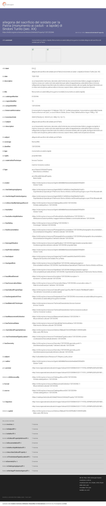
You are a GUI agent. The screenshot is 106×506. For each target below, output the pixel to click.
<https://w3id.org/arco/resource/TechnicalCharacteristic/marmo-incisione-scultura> (60, 311)
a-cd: (11, 110)
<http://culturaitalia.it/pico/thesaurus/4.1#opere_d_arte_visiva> (52, 356)
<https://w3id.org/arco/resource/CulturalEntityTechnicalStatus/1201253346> (57, 324)
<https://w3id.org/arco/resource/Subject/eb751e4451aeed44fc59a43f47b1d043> (59, 257)
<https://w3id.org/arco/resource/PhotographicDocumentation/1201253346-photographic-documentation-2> (68, 237)
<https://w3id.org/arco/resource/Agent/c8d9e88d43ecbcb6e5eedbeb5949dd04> (58, 184)
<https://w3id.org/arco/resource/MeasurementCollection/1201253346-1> (56, 317)
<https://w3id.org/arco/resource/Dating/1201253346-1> (50, 224)
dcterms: (10, 377)
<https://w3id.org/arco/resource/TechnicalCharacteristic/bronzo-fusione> (56, 304)
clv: (8, 343)
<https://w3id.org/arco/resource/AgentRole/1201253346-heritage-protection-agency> (68, 271)
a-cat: (15, 203)
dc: (4, 76)
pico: (11, 160)
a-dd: (10, 276)
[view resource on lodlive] (103, 13)
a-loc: (14, 330)
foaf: (7, 402)
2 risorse (35, 443)
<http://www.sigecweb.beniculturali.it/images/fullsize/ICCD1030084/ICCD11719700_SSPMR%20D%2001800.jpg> (68, 368)
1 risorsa (35, 424)
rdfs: (7, 40)
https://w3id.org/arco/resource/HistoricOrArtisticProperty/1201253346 (28, 32)
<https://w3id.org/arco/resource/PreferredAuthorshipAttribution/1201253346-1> (63, 217)
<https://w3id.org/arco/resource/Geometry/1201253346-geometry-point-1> (57, 344)
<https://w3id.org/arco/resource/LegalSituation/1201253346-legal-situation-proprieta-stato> (62, 244)
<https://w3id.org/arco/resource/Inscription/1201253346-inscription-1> (55, 277)
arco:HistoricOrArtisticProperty (42, 170)
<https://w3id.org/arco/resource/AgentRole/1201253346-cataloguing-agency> (68, 264)
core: (8, 126)
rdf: (4, 169)
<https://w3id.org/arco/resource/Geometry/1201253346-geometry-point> (56, 351)
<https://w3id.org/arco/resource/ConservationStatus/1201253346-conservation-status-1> (62, 284)
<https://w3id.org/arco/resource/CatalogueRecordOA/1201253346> (54, 204)
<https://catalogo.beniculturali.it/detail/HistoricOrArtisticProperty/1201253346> (58, 397)
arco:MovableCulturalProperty (41, 177)
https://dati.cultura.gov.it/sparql (92, 477)
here (65, 503)
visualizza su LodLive (85, 480)
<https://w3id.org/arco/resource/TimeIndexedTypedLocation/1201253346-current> (59, 338)
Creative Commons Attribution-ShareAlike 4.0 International (28, 503)
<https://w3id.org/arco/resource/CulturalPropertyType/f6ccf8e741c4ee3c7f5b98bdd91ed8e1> (63, 291)
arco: (10, 96)
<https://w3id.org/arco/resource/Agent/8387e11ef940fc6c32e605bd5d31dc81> (68, 190)
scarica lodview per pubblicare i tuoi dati (16, 497)
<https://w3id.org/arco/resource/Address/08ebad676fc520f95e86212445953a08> (59, 331)
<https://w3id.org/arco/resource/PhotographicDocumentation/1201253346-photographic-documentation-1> (68, 231)
